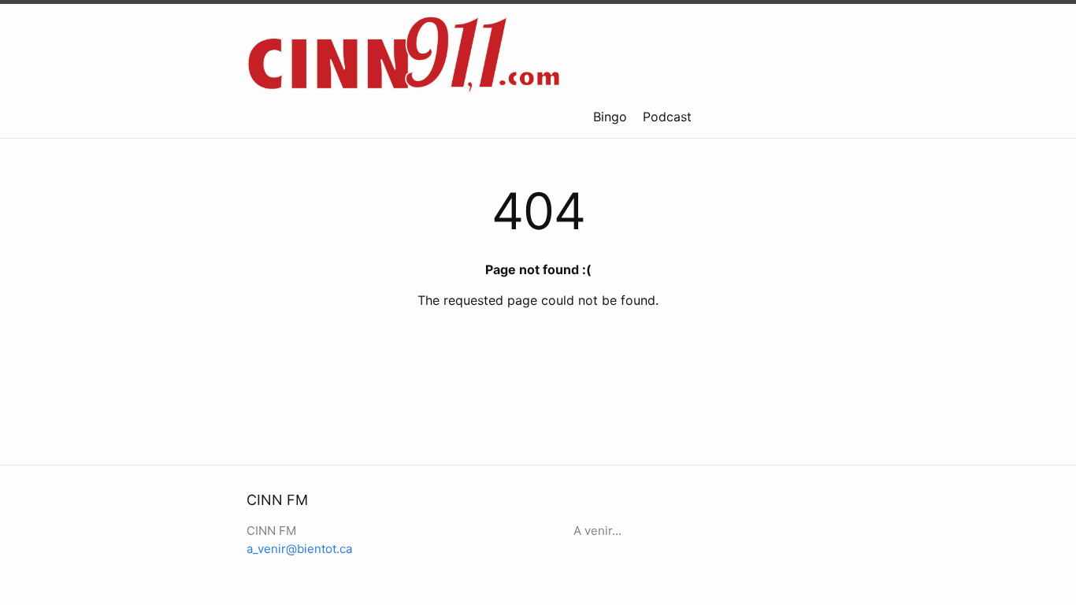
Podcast (667, 116)
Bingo (610, 116)
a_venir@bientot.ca (299, 548)
